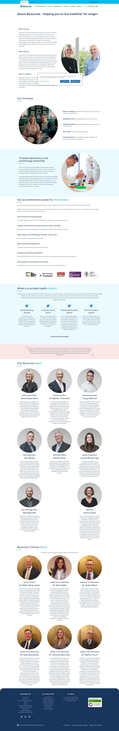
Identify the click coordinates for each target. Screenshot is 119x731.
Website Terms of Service (95, 725)
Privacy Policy (66, 725)
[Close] (80, 74)
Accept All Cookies (75, 81)
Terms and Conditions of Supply (80, 725)
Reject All (65, 81)
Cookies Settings (44, 81)
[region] (60, 79)
